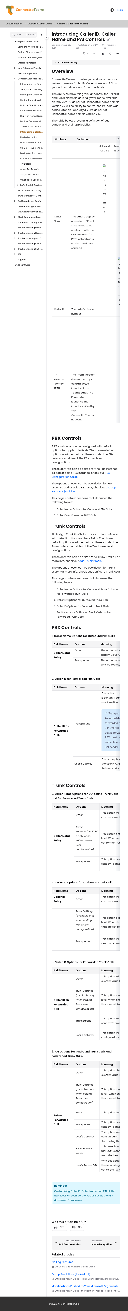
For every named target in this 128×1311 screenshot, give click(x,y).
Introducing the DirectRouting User (31, 84)
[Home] (25, 10)
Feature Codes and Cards (31, 121)
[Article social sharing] (110, 53)
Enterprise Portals (27, 62)
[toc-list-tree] (103, 53)
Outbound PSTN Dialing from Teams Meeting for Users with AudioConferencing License (31, 158)
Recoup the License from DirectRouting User (31, 94)
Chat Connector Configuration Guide (30, 217)
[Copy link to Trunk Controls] (90, 526)
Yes (62, 1227)
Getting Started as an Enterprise (30, 52)
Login (120, 9)
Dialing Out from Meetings (31, 153)
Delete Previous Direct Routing (31, 142)
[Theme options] (112, 10)
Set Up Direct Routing (31, 89)
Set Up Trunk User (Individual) (71, 1274)
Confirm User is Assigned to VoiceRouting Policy (31, 110)
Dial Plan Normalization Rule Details (31, 116)
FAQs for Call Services (31, 185)
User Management (27, 73)
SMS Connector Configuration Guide (30, 211)
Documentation (14, 23)
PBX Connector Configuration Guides (30, 190)
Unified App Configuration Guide (30, 222)
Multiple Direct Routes (31, 105)
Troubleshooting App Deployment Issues (30, 238)
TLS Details (25, 163)
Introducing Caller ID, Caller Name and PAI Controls (31, 132)
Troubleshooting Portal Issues (30, 227)
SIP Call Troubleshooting (31, 147)
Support (22, 259)
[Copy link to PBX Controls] (87, 438)
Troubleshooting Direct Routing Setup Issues (30, 233)
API (19, 254)
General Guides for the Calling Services (74, 23)
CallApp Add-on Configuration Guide (30, 201)
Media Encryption (29, 137)
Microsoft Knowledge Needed (30, 57)
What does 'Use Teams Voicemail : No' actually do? (31, 179)
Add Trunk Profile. (90, 561)
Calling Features (62, 1262)
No (80, 1227)
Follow (91, 53)
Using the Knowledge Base (30, 46)
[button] (23, 35)
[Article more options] (117, 53)
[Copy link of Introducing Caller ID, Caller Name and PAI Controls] (108, 39)
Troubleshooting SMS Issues (30, 249)
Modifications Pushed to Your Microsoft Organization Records (86, 1286)
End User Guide (22, 264)
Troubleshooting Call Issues (30, 243)
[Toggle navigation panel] (47, 38)
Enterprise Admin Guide (40, 23)
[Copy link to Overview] (78, 71)
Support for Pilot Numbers (31, 174)
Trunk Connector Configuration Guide (30, 195)
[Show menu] (104, 10)
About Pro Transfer (30, 169)
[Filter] (42, 35)
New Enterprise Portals (29, 68)
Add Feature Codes (30, 126)
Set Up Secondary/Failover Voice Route (31, 100)
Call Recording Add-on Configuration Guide (30, 206)
